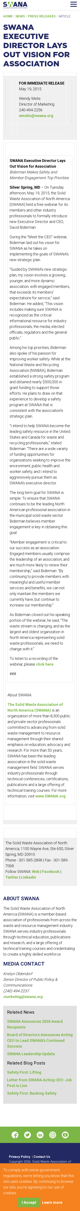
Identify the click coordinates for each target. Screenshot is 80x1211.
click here (44, 664)
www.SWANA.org (50, 796)
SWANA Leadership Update (31, 1054)
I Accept (29, 1202)
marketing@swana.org (22, 996)
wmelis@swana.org (36, 115)
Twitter (11, 877)
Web (35, 871)
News (21, 16)
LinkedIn (28, 877)
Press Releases (42, 16)
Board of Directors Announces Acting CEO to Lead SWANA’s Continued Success (40, 1040)
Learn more (52, 1202)
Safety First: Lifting (24, 1072)
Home (8, 16)
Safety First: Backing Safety (32, 1093)
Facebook (51, 871)
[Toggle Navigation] (73, 3)
